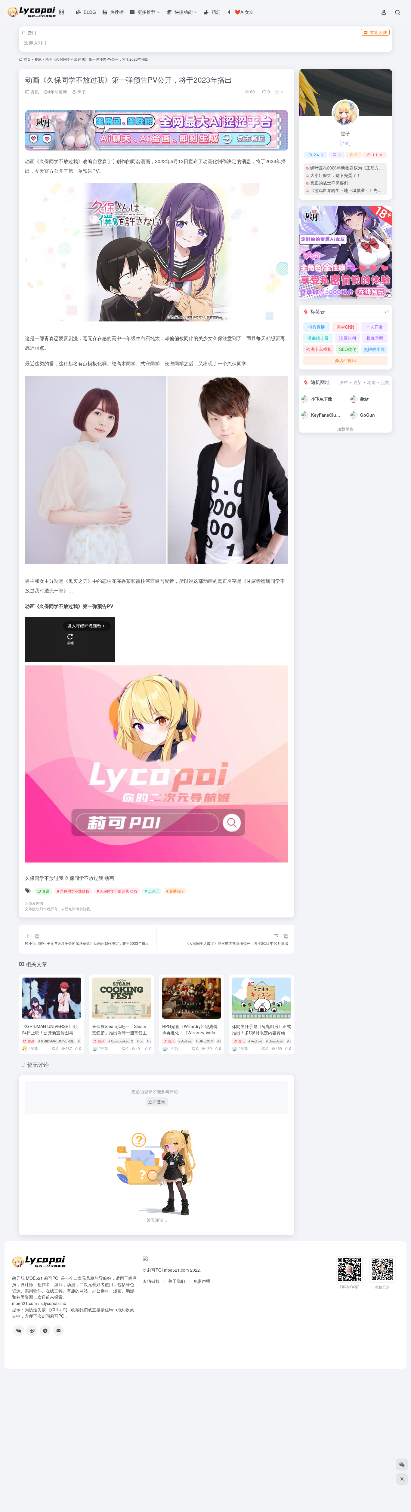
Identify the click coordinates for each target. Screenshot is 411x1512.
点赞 (385, 382)
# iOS (291, 1041)
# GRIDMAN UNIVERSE (56, 1041)
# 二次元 (152, 890)
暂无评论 (38, 1064)
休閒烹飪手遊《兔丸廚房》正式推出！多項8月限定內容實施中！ (261, 1032)
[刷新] (386, 311)
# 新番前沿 (175, 890)
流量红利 (347, 338)
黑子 (81, 92)
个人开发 (374, 327)
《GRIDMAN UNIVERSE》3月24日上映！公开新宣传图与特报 (50, 1032)
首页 (27, 59)
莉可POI (155, 1270)
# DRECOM (204, 1041)
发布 (343, 382)
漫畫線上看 (318, 338)
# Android (185, 1041)
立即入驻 (378, 32)
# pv (81, 1041)
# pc (140, 1041)
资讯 (38, 59)
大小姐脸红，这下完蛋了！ (335, 175)
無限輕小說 (374, 349)
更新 (357, 382)
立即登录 (156, 1102)
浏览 (371, 382)
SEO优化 (347, 349)
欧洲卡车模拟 (319, 349)
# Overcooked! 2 (120, 1041)
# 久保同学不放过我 (73, 890)
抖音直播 (316, 327)
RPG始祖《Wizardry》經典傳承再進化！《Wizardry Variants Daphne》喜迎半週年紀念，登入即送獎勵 (191, 1035)
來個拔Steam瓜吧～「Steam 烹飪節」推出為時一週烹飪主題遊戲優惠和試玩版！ (121, 1032)
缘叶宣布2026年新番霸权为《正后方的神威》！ (355, 168)
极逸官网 (374, 338)
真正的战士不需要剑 (329, 183)
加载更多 (345, 429)
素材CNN (345, 327)
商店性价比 (345, 360)
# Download (274, 1041)
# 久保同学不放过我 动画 (117, 890)
